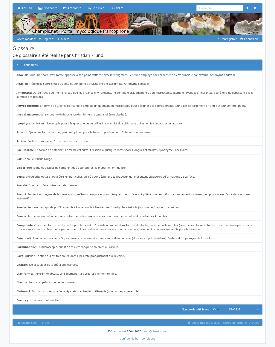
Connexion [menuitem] (250, 39)
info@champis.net (155, 331)
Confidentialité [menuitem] (129, 338)
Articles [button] (73, 8)
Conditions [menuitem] (148, 338)
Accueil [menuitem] (26, 8)
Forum (44, 322)
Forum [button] (97, 8)
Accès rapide (25, 39)
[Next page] (257, 309)
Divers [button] (115, 8)
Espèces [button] (48, 8)
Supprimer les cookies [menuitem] (205, 322)
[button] (20, 65)
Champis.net (29, 322)
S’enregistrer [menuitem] (228, 39)
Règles (46, 39)
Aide (63, 39)
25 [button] (214, 309)
